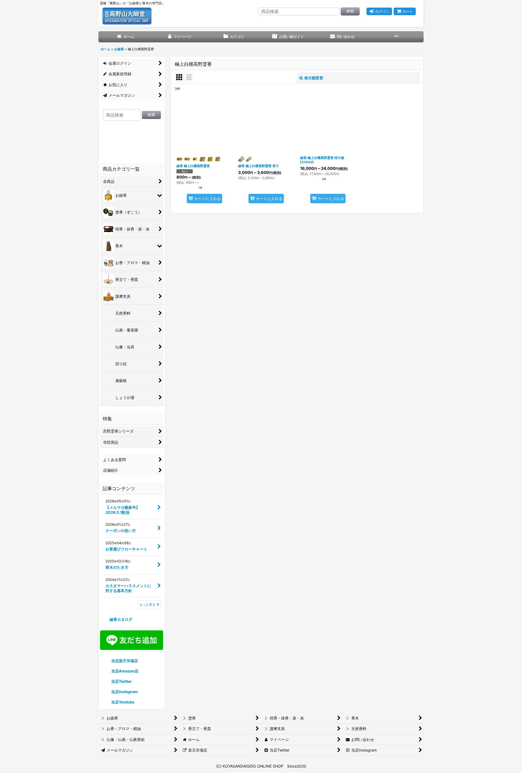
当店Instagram (124, 691)
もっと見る (147, 604)
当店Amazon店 (124, 671)
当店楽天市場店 (124, 660)
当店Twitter (121, 681)
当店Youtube (122, 702)
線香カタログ (120, 619)
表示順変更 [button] (313, 78)
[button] (396, 36)
